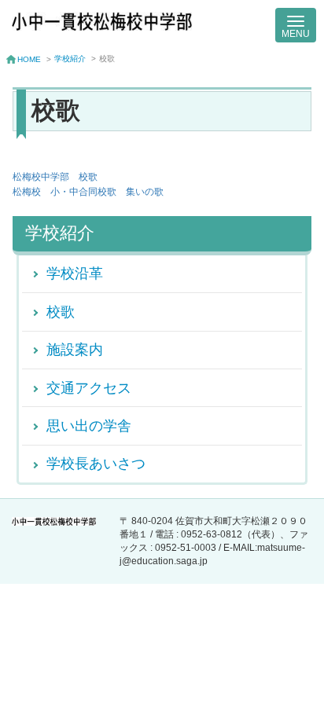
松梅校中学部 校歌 (55, 176)
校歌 (60, 311)
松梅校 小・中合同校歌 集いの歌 (88, 191)
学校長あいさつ (95, 463)
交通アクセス (88, 388)
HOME (29, 59)
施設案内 (74, 349)
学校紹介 (70, 58)
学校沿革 (74, 273)
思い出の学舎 (88, 425)
